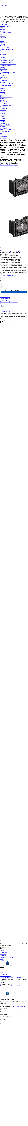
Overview (2, 31)
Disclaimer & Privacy (5, 976)
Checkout (10, 1016)
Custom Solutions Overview (7, 84)
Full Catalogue (3, 121)
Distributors (3, 110)
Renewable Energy (5, 102)
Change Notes (3, 128)
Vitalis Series (3, 42)
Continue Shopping (4, 1016)
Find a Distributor (11, 275)
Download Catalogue (5, 986)
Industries (2, 88)
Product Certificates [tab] (5, 298)
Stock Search (3, 113)
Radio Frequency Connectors (7, 72)
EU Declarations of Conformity (7, 130)
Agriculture (3, 107)
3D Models (3, 126)
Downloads (3, 955)
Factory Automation (5, 46)
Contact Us (3, 54)
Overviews (2, 44)
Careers (2, 52)
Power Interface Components (7, 74)
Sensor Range (3, 69)
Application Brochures (5, 125)
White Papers (3, 136)
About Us (2, 29)
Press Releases (4, 39)
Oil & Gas (2, 93)
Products (2, 56)
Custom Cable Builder (5, 85)
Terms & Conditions (5, 974)
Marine (2, 95)
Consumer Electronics (5, 108)
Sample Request (4, 79)
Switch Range (3, 70)
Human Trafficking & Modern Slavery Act (10, 977)
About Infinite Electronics (6, 49)
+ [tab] (0, 310)
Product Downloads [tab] (5, 297)
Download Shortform (16, 986)
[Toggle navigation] (9, 26)
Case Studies (3, 87)
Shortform (2, 123)
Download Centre (4, 115)
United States (3, 5)
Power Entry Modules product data (9, 302)
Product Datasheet (4, 300)
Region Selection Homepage (17, 1006)
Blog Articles (3, 37)
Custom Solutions (4, 80)
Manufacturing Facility (5, 32)
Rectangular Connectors (6, 65)
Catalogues (3, 118)
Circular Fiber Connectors (6, 62)
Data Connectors (4, 47)
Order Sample (3, 275)
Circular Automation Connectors (8, 64)
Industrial (2, 92)
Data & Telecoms (4, 103)
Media (1, 34)
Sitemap (2, 972)
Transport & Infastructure (6, 97)
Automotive (3, 98)
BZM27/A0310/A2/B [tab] (5, 312)
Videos (2, 41)
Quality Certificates (5, 131)
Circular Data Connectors (6, 60)
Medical (2, 100)
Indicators (2, 67)
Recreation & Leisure (5, 105)
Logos (1, 133)
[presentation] (0, 247)
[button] (1, 305)
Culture (2, 51)
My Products (3, 75)
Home (1, 16)
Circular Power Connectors (7, 59)
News (1, 959)
